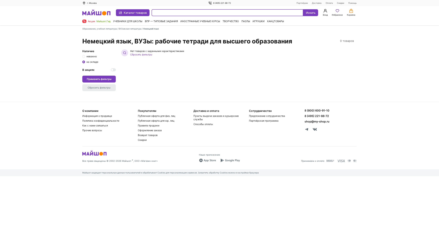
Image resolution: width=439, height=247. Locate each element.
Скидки (340, 3)
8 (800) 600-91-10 (317, 110)
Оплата (329, 3)
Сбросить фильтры (141, 54)
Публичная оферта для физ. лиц (156, 115)
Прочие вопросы (92, 130)
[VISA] (341, 161)
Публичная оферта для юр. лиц (156, 120)
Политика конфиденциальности (100, 120)
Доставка (317, 3)
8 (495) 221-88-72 (222, 3)
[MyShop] (94, 155)
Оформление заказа (150, 130)
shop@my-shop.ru (317, 121)
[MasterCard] (349, 161)
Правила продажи (148, 125)
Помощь (352, 3)
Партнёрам (302, 3)
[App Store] (207, 160)
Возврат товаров (148, 135)
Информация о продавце (97, 115)
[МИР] (330, 161)
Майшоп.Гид (103, 21)
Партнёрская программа (263, 120)
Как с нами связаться (95, 125)
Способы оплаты (203, 124)
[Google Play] (230, 160)
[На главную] (96, 13)
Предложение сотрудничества (267, 115)
